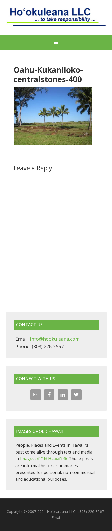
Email (56, 517)
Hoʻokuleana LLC (56, 18)
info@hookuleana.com (55, 339)
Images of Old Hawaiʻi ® (43, 459)
